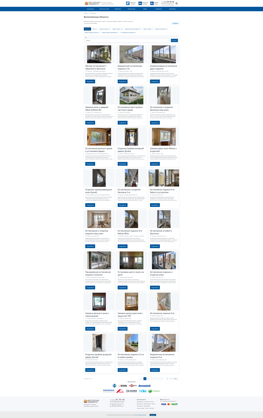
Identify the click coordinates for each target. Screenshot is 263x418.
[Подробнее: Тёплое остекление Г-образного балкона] (99, 54)
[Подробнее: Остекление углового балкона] (164, 219)
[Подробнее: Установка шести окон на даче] (131, 260)
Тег (86, 37)
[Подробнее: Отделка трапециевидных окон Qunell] (99, 178)
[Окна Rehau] (122, 385)
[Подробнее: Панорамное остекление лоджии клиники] (99, 260)
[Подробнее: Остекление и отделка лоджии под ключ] (99, 219)
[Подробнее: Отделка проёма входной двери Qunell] (131, 137)
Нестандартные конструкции (128, 32)
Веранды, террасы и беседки (92, 32)
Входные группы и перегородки (110, 32)
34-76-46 (170, 2)
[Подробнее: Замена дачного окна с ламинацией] (99, 301)
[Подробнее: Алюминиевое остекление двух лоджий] (164, 54)
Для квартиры (90, 9)
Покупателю (159, 9)
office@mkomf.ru (166, 399)
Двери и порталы (118, 29)
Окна (95, 29)
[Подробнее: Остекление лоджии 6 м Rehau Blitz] (131, 219)
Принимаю (153, 414)
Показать (174, 40)
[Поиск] (176, 3)
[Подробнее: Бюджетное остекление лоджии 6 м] (164, 343)
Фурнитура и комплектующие (133, 29)
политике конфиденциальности (140, 414)
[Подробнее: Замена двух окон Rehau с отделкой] (164, 137)
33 (167, 378)
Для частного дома (104, 9)
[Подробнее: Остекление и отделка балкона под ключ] (164, 95)
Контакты (151, 408)
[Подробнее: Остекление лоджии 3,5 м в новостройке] (131, 343)
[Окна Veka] (114, 385)
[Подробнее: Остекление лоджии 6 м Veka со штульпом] (164, 178)
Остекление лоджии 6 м (162, 313)
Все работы (87, 29)
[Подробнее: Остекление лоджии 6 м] (164, 301)
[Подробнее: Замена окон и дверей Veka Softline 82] (99, 95)
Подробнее (90, 81)
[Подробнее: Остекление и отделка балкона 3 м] (131, 178)
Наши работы (147, 406)
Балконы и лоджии (105, 29)
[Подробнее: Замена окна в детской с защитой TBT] (131, 301)
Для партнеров (131, 9)
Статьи (147, 408)
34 (170, 378)
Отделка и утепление (161, 29)
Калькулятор (172, 9)
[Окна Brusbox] (133, 385)
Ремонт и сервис (148, 29)
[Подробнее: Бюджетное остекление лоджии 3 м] (131, 54)
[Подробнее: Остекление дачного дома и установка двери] (99, 137)
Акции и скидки (140, 408)
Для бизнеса (118, 9)
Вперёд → (176, 378)
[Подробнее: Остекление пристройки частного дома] (131, 95)
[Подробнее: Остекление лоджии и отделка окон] (164, 260)
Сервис (145, 9)
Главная (86, 13)
